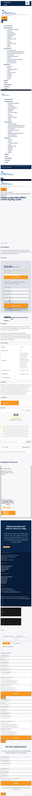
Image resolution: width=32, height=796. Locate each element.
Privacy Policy (4, 578)
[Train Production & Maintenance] (16, 683)
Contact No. (7, 294)
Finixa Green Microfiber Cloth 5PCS (8, 502)
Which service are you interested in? (11, 778)
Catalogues (4, 20)
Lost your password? (7, 646)
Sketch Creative (25, 598)
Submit (16, 693)
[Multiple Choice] (16, 679)
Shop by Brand (5, 569)
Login (2, 178)
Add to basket (16, 277)
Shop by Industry (5, 567)
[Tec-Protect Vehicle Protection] (16, 689)
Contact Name (5, 655)
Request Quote (16, 305)
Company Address (6, 672)
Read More (4, 257)
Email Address (8, 290)
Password (22, 636)
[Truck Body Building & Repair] (16, 681)
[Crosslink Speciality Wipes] (16, 690)
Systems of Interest (6, 684)
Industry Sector (5, 768)
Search (28, 441)
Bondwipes (4, 581)
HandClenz (4, 582)
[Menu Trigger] (27, 3)
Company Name (5, 669)
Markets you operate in (7, 677)
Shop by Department (6, 566)
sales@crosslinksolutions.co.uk (12, 591)
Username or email (9, 636)
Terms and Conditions (6, 576)
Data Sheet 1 (5, 403)
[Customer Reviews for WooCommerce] (28, 410)
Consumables (12, 193)
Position (3, 659)
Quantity (6, 301)
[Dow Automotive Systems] (16, 687)
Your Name (7, 287)
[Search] (4, 18)
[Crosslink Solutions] (8, 14)
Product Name (8, 297)
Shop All (3, 570)
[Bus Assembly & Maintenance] (16, 680)
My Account (4, 579)
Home (2, 192)
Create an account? (6, 653)
